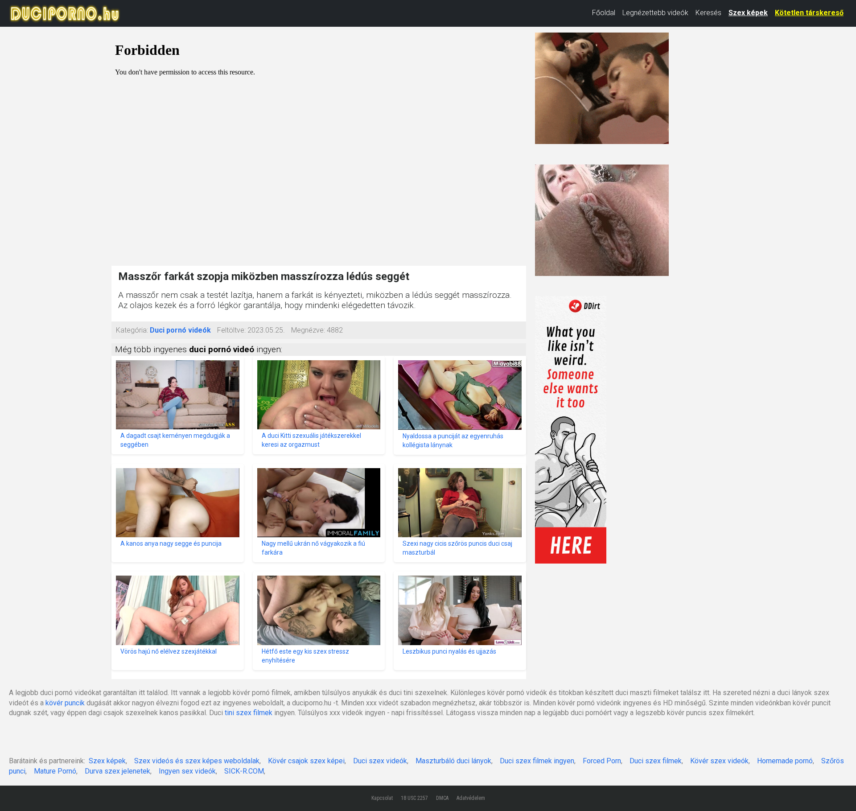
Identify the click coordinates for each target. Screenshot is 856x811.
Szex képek (748, 12)
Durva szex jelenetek (117, 771)
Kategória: (132, 330)
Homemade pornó (785, 761)
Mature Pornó (55, 771)
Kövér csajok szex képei (306, 761)
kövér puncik (65, 703)
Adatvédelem (471, 798)
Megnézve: (308, 330)
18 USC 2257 (414, 798)
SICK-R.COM (244, 771)
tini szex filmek (248, 712)
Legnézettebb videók (655, 12)
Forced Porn (602, 761)
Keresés (708, 12)
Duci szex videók (380, 761)
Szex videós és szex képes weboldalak (196, 761)
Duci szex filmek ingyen (537, 761)
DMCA (442, 798)
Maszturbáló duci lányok (453, 761)
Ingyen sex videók (187, 771)
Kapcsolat (382, 798)
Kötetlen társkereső (809, 12)
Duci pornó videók (180, 330)
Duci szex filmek (656, 761)
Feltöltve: (231, 330)
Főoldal (603, 12)
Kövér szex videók (719, 761)
